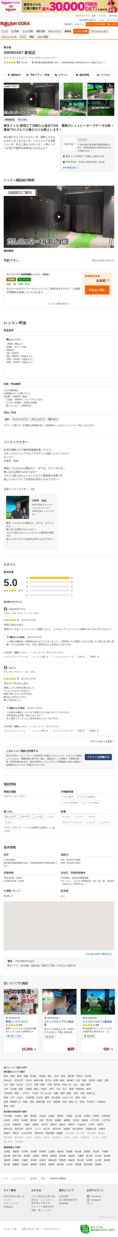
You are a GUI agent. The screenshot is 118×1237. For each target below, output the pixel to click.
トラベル (102, 16)
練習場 (68, 31)
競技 (32, 36)
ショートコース (8, 36)
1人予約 (15, 31)
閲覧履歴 (68, 24)
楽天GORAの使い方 (87, 20)
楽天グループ (81, 16)
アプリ (23, 36)
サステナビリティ (52, 1229)
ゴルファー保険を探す (42, 1206)
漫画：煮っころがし (41, 1210)
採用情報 (63, 1203)
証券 (94, 16)
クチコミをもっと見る (101, 741)
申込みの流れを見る (101, 260)
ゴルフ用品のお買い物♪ (43, 1196)
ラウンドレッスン (99, 31)
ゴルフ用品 (42, 36)
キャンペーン (54, 31)
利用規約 (8, 1207)
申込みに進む (97, 289)
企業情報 (63, 1196)
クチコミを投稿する (98, 757)
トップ (4, 31)
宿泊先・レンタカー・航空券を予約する (42, 1201)
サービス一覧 (10, 1229)
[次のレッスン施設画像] (114, 1021)
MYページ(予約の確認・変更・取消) (102, 24)
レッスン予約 (81, 31)
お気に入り (79, 24)
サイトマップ (112, 20)
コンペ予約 (27, 31)
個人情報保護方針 (68, 1199)
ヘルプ (101, 20)
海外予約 (40, 31)
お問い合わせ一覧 (30, 1229)
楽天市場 (112, 16)
